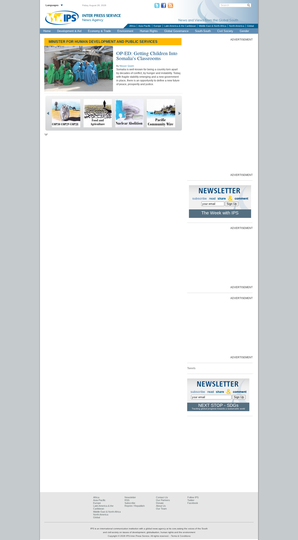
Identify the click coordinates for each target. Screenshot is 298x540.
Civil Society (225, 31)
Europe (157, 26)
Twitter (190, 500)
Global (250, 26)
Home (47, 31)
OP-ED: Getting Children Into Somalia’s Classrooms (146, 55)
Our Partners (163, 500)
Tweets (191, 368)
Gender (244, 31)
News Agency (92, 20)
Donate (160, 503)
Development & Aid (69, 31)
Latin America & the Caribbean (180, 26)
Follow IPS (193, 497)
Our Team (161, 508)
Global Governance (176, 31)
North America (236, 26)
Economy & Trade (99, 31)
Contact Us (162, 497)
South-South (203, 31)
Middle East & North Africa (212, 26)
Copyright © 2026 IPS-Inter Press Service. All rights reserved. (139, 536)
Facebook (192, 503)
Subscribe (130, 503)
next (179, 113)
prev (48, 113)
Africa (132, 26)
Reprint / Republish (135, 506)
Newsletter (130, 497)
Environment (125, 31)
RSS (127, 500)
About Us (161, 506)
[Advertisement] (220, 107)
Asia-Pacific (144, 26)
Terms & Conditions (180, 536)
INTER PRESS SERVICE (101, 15)
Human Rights (149, 31)
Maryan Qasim (127, 66)
